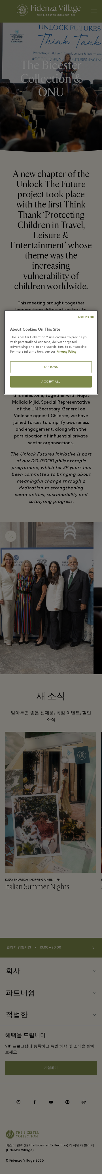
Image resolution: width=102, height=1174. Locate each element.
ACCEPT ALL (51, 381)
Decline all (86, 316)
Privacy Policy (66, 351)
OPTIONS (51, 367)
